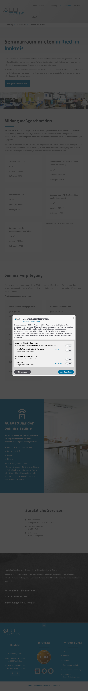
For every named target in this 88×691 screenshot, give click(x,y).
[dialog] (44, 345)
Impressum (26, 321)
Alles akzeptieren (66, 372)
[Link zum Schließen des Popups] (73, 318)
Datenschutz (35, 321)
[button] (67, 346)
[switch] (69, 345)
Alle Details (58, 350)
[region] (44, 354)
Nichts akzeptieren (22, 372)
